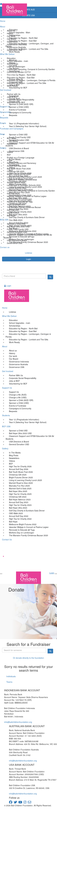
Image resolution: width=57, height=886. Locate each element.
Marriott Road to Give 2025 (21, 189)
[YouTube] (28, 556)
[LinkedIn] (28, 567)
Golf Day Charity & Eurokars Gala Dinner (27, 217)
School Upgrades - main (19, 323)
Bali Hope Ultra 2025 (18, 198)
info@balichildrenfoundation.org (18, 722)
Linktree (12, 312)
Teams (9, 681)
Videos (12, 167)
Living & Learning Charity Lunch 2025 (25, 187)
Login (28, 259)
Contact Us (7, 246)
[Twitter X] (28, 550)
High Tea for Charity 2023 (20, 211)
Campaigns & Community (20, 112)
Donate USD (14, 101)
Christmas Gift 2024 (17, 203)
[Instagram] (28, 562)
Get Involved (7, 75)
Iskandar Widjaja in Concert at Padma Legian (29, 233)
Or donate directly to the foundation (28, 657)
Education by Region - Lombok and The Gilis (28, 49)
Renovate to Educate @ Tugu (22, 529)
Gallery (5, 155)
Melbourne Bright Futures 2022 (22, 231)
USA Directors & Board (19, 148)
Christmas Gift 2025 (17, 181)
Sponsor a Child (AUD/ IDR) (21, 104)
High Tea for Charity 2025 (20, 200)
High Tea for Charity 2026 (20, 173)
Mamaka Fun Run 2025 (19, 192)
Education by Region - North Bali (23, 38)
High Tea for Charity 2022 (20, 225)
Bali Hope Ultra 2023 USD (20, 433)
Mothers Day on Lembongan (21, 239)
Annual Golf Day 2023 (18, 209)
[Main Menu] (1, 573)
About (4, 55)
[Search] (50, 277)
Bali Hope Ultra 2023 (18, 214)
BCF (11, 170)
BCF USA (6, 130)
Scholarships (14, 35)
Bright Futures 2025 (17, 184)
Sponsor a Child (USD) (19, 107)
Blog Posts (13, 162)
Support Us (7, 91)
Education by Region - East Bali (23, 40)
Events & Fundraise (17, 109)
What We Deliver (9, 25)
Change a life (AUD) (18, 394)
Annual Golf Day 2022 (18, 222)
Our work (13, 65)
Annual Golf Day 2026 (18, 175)
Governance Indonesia (19, 361)
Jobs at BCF (14, 84)
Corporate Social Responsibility (22, 378)
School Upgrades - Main (19, 32)
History (12, 62)
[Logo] (28, 9)
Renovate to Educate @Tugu (21, 236)
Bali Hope (13, 228)
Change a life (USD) (18, 397)
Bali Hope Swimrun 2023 (20, 206)
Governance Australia (18, 364)
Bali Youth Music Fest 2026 (21, 178)
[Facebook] (28, 545)
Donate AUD (14, 98)
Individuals (11, 676)
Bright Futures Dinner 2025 (21, 477)
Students (6, 119)
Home (4, 20)
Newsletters (14, 164)
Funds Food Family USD (20, 137)
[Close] (56, 573)
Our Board (13, 68)
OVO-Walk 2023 (16, 513)
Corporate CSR (15, 82)
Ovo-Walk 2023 (15, 220)
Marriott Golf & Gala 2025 (20, 195)
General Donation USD (19, 140)
